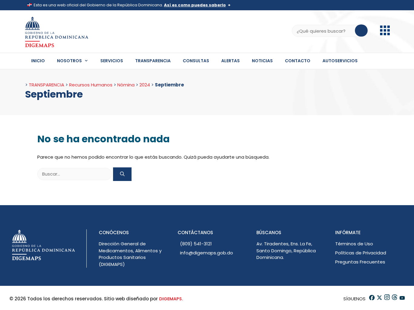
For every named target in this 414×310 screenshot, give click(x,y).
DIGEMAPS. (171, 299)
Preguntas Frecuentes (360, 262)
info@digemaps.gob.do (206, 253)
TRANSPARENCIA (46, 85)
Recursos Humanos (90, 85)
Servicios (111, 61)
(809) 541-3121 (196, 244)
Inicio (38, 61)
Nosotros (69, 61)
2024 (144, 85)
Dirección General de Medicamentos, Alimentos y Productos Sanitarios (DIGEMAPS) (130, 254)
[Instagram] (386, 298)
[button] (385, 34)
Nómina (126, 85)
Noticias (262, 61)
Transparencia (153, 61)
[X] (379, 298)
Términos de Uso (354, 244)
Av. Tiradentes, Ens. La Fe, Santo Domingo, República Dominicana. (286, 250)
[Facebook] (371, 298)
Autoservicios (340, 61)
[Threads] (394, 298)
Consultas (196, 61)
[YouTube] (402, 298)
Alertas (230, 61)
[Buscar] (122, 174)
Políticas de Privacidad (360, 253)
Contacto (297, 61)
